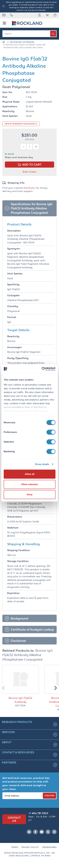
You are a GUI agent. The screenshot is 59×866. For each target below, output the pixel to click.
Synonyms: (14, 248)
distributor (29, 187)
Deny (29, 494)
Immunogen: (14, 347)
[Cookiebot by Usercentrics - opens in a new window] (42, 369)
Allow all (29, 474)
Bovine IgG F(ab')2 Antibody (20, 699)
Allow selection (29, 484)
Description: (14, 230)
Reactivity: (8, 111)
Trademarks (49, 847)
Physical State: (11, 101)
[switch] (50, 432)
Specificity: (13, 284)
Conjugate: (13, 295)
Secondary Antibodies (22, 42)
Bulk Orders (29, 171)
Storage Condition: (18, 561)
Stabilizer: (13, 527)
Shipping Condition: (19, 550)
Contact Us (14, 819)
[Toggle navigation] (4, 23)
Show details (42, 464)
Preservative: (14, 516)
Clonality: (13, 306)
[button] (55, 15)
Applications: (10, 106)
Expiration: (13, 593)
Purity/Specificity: (18, 358)
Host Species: (10, 115)
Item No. (7, 92)
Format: (12, 317)
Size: (5, 96)
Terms (14, 847)
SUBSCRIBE (49, 795)
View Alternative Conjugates (20, 124)
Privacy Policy (30, 847)
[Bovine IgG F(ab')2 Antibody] (20, 679)
